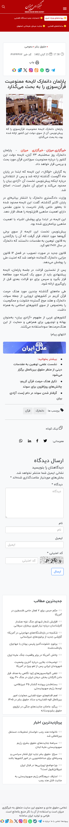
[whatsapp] (20, 441)
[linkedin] (29, 441)
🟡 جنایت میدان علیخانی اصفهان (31, 26)
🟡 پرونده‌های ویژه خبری (55, 18)
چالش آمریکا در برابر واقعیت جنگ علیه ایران (32, 655)
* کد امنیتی (55, 553)
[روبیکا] (14, 71)
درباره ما (46, 821)
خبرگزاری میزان (56, 150)
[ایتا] (36, 71)
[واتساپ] (42, 71)
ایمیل (59, 538)
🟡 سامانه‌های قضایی (57, 26)
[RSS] (11, 822)
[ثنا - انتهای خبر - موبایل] (34, 348)
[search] (3, 6)
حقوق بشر (40, 47)
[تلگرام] (53, 71)
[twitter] (45, 441)
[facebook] (37, 441)
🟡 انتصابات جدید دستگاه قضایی (28, 18)
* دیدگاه (57, 484)
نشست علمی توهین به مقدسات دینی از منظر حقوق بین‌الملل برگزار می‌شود (37, 369)
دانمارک (40, 411)
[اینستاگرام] (31, 71)
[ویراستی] (20, 71)
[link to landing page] (35, 6)
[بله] (47, 71)
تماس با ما (55, 821)
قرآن (27, 411)
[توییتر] (25, 71)
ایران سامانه (26, 816)
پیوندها (64, 821)
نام (61, 523)
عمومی (29, 47)
